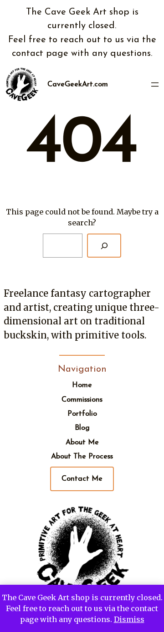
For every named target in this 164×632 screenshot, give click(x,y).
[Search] (104, 246)
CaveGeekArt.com (77, 84)
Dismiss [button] (129, 619)
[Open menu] (154, 84)
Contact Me (82, 479)
